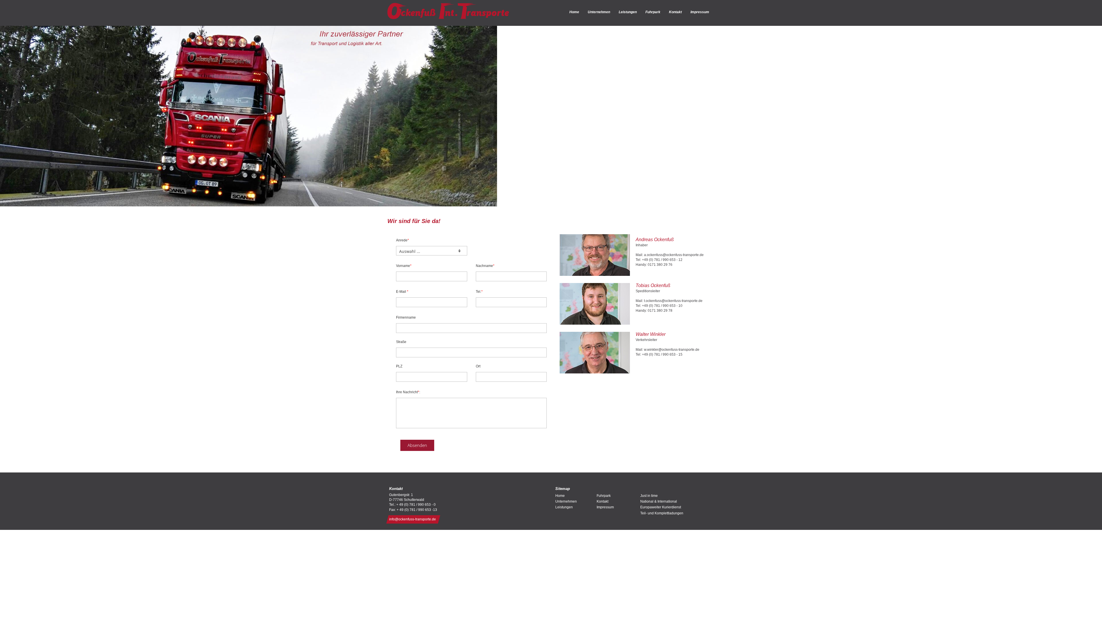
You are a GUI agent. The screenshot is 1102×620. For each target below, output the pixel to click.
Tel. (479, 292)
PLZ (399, 366)
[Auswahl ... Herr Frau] (431, 250)
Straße (401, 342)
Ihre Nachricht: (408, 392)
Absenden (417, 445)
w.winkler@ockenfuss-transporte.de (671, 350)
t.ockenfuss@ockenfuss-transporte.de (673, 301)
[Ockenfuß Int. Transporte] (448, 11)
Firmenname (406, 317)
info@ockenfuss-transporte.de (412, 519)
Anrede (402, 240)
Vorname (404, 266)
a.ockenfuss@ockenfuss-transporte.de (674, 255)
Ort (478, 366)
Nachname (485, 266)
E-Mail (402, 292)
